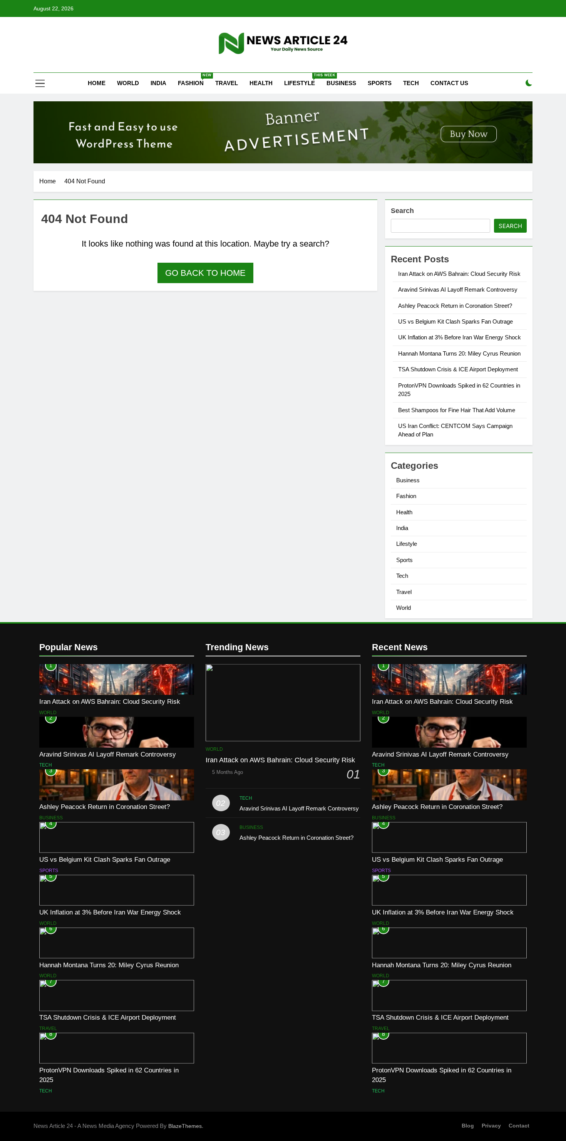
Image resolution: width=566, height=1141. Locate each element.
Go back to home (205, 273)
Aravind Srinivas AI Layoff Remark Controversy (457, 289)
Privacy (491, 1126)
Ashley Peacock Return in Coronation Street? (455, 305)
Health (261, 83)
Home (95, 83)
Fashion (193, 79)
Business (341, 83)
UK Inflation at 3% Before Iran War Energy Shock (459, 337)
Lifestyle (302, 79)
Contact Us (449, 83)
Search (402, 211)
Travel (226, 83)
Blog (468, 1126)
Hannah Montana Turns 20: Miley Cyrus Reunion (459, 353)
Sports (380, 83)
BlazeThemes (185, 1126)
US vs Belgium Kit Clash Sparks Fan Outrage (455, 321)
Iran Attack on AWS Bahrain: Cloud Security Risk (459, 273)
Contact (519, 1126)
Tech (411, 83)
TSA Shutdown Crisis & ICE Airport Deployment (458, 369)
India (158, 83)
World (128, 83)
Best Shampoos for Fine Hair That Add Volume (456, 410)
